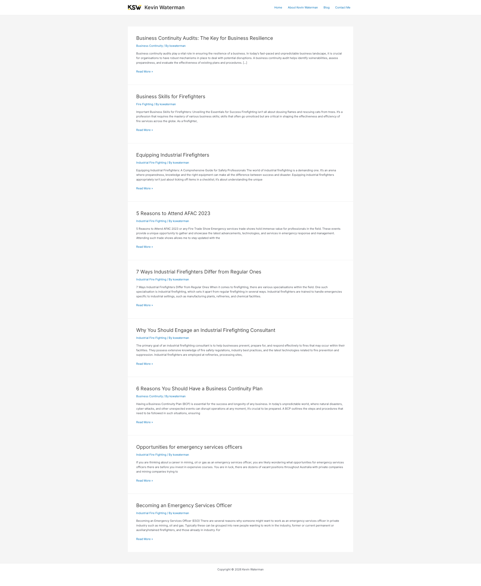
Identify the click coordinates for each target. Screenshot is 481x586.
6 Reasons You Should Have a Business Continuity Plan (199, 388)
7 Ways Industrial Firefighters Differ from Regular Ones (198, 272)
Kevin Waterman (164, 7)
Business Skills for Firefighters (170, 96)
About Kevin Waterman (303, 7)
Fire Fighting (144, 104)
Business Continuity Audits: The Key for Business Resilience (204, 38)
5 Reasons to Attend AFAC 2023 (173, 213)
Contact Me (342, 7)
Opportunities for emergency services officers (189, 447)
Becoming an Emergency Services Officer (184, 505)
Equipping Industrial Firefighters (172, 155)
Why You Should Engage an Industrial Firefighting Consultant (205, 330)
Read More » (144, 71)
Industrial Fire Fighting (151, 162)
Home (278, 7)
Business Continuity (149, 46)
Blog (327, 7)
